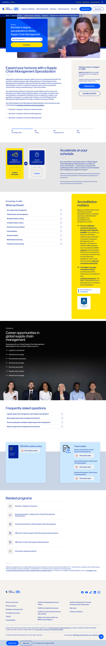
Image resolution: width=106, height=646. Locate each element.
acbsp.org (83, 250)
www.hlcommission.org (88, 278)
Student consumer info (14, 609)
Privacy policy (11, 606)
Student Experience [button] (63, 9)
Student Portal (85, 2)
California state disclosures (48, 608)
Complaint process (13, 613)
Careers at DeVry (76, 611)
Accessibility (10, 620)
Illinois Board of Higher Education (60, 628)
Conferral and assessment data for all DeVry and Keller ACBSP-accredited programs (28, 570)
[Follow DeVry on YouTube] (86, 592)
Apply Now (98, 9)
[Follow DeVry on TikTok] (90, 592)
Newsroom (78, 2)
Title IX (8, 616)
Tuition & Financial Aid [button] (42, 9)
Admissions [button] (53, 9)
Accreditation (89, 570)
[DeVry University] (10, 9)
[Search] (102, 2)
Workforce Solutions (95, 2)
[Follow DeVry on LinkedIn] (95, 592)
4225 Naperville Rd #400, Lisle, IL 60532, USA (86, 635)
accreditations (84, 291)
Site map (73, 608)
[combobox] (27, 39)
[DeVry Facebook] (82, 592)
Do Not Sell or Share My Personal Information (49, 629)
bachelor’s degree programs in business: (30, 105)
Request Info (86, 9)
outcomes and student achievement (89, 262)
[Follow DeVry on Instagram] (99, 592)
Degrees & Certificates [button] (28, 9)
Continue (26, 45)
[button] (101, 636)
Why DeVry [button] (74, 9)
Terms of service (12, 602)
